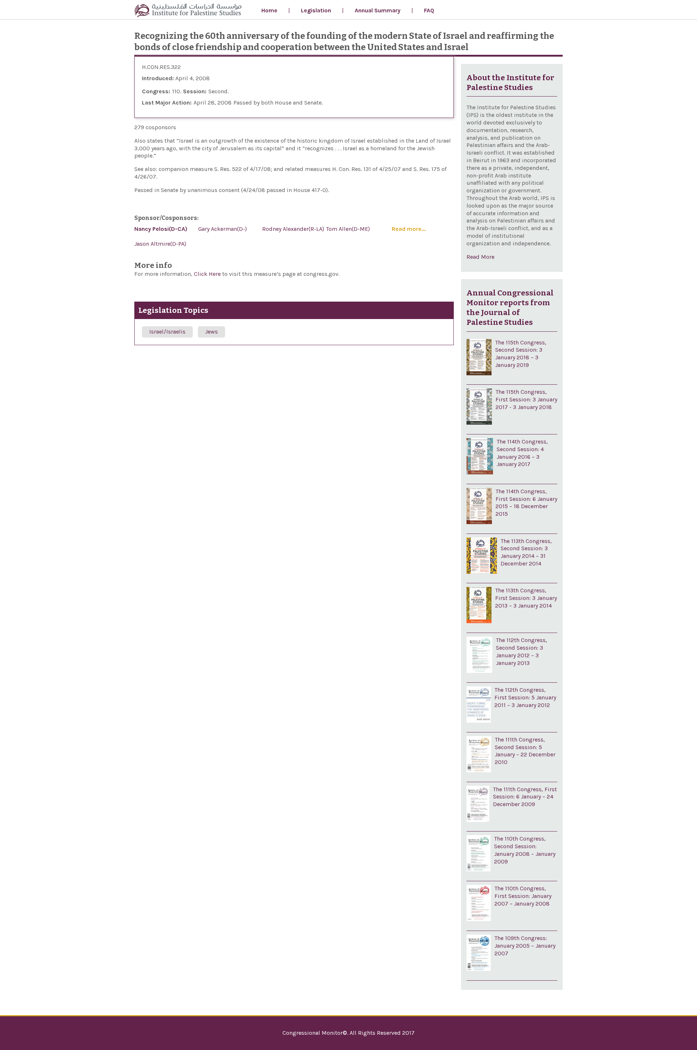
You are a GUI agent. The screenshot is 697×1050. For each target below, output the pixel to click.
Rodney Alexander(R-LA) (293, 228)
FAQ (429, 10)
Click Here (208, 273)
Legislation (316, 10)
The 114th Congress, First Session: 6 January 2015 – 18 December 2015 (526, 502)
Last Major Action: (167, 102)
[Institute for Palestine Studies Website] (187, 11)
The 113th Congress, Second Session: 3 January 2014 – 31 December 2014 (526, 552)
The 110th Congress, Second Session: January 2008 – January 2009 (524, 850)
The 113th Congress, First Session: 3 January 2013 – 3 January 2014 (526, 598)
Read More (480, 256)
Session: (195, 91)
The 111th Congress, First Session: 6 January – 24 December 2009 (525, 797)
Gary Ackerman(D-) (222, 228)
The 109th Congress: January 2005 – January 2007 (524, 946)
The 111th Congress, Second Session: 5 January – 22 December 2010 (525, 750)
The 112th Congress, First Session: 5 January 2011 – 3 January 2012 (525, 697)
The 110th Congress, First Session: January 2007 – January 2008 (522, 896)
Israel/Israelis (167, 331)
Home (269, 10)
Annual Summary (377, 10)
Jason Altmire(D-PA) (160, 243)
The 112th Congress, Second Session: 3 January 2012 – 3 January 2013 (521, 651)
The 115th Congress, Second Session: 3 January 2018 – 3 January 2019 (520, 353)
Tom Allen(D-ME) (348, 228)
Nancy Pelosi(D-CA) (160, 228)
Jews (211, 331)
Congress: (156, 91)
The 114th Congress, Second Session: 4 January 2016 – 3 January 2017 (522, 452)
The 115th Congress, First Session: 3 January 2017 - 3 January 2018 (526, 399)
